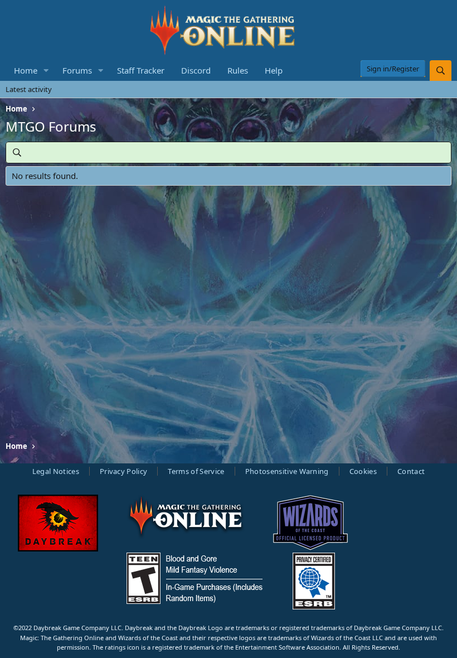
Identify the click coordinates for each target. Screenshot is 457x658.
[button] (46, 70)
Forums (77, 70)
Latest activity (29, 89)
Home (25, 70)
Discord (196, 70)
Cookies (363, 471)
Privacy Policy (124, 471)
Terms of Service (196, 471)
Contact (411, 471)
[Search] (440, 70)
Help (274, 70)
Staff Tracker (140, 70)
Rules (237, 70)
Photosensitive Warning (287, 471)
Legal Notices (55, 471)
